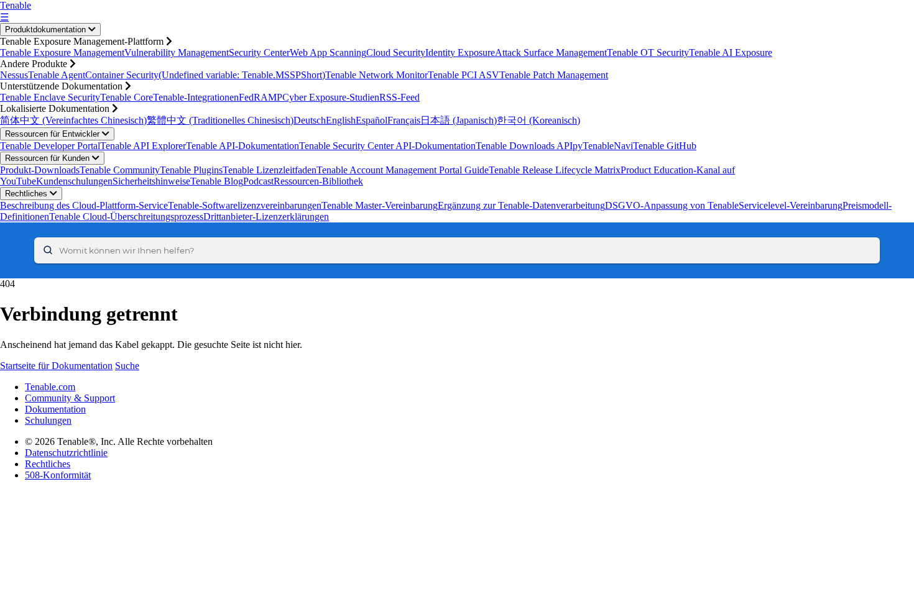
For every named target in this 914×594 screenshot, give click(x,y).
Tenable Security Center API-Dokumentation (387, 145)
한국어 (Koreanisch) (538, 120)
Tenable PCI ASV (463, 75)
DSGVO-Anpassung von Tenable (672, 205)
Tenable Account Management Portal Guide (402, 170)
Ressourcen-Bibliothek (318, 181)
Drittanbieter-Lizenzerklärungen (266, 216)
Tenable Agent (56, 75)
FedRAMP (260, 97)
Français (403, 120)
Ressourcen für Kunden (48, 158)
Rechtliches (27, 193)
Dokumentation (55, 409)
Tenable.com (50, 387)
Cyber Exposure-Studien (330, 97)
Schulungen (48, 420)
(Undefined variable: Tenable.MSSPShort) (242, 75)
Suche (127, 365)
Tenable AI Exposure (730, 52)
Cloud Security (395, 52)
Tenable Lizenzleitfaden (269, 170)
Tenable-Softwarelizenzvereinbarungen (244, 205)
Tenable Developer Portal (50, 145)
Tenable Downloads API (524, 145)
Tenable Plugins (191, 170)
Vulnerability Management (176, 52)
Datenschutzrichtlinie (66, 452)
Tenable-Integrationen (196, 97)
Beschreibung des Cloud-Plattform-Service (84, 205)
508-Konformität (58, 475)
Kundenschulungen (74, 181)
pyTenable (593, 145)
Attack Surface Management (551, 52)
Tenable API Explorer (143, 145)
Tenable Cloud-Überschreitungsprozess (126, 216)
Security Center (259, 52)
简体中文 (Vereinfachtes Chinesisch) (73, 120)
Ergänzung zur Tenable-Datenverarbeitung (521, 205)
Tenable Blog (216, 181)
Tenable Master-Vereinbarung (379, 205)
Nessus (14, 75)
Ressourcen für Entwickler (53, 134)
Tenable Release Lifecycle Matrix (555, 170)
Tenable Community (120, 170)
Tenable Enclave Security (50, 97)
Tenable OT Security (648, 52)
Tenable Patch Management (553, 75)
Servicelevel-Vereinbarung (790, 205)
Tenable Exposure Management (62, 52)
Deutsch (309, 120)
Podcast (258, 181)
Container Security (122, 75)
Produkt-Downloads (40, 170)
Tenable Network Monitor (376, 75)
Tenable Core (126, 97)
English (341, 120)
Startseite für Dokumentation (56, 365)
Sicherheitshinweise (151, 181)
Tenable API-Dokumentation (242, 145)
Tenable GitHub (664, 145)
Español (371, 120)
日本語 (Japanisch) (458, 120)
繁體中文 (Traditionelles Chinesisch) (220, 120)
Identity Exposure (460, 52)
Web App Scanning (328, 52)
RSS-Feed (399, 97)
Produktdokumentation (46, 29)
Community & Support (70, 398)
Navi (623, 145)
